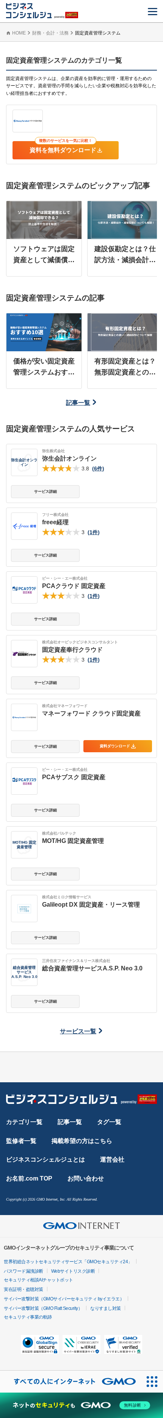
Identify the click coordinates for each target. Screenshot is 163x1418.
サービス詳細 (45, 491)
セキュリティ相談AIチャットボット (38, 1280)
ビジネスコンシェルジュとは (45, 1159)
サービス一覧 (78, 1031)
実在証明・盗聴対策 (23, 1289)
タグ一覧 (109, 1122)
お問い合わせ (85, 1178)
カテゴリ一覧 (24, 1122)
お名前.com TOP (29, 1178)
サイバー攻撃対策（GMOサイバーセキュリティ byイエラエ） (64, 1299)
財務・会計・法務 (50, 33)
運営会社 (112, 1159)
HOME (19, 33)
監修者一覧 (21, 1141)
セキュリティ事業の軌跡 (28, 1317)
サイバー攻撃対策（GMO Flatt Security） (43, 1308)
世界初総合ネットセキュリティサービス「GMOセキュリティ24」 (68, 1261)
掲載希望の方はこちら (82, 1141)
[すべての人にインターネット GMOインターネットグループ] (70, 1382)
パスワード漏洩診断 (23, 1271)
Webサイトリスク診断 (73, 1271)
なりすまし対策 (105, 1308)
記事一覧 (78, 402)
